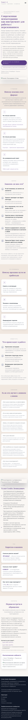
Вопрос (3, 699)
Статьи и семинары (6, 703)
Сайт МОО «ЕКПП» (7, 645)
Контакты (3, 701)
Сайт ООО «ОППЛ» (7, 642)
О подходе (4, 697)
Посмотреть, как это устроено (14, 67)
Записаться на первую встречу (11, 62)
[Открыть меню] (25, 3)
